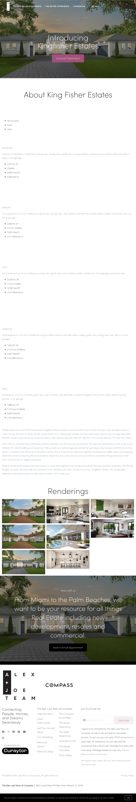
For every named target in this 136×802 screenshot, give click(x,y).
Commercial (79, 6)
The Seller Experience (29, 6)
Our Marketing (45, 737)
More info (119, 797)
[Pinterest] (19, 731)
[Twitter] (8, 731)
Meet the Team (45, 713)
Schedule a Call (67, 740)
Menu (97, 6)
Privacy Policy (127, 775)
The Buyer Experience (57, 6)
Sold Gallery (65, 755)
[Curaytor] (15, 753)
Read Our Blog (45, 751)
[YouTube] (24, 731)
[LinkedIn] (13, 731)
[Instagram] (3, 738)
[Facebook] (3, 731)
